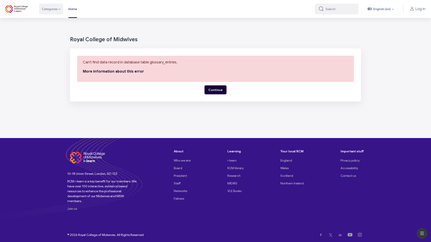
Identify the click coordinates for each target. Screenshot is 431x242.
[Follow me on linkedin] (341, 235)
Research (234, 176)
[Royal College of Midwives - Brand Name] (17, 9)
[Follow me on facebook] (322, 235)
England (286, 160)
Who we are (182, 160)
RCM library (235, 168)
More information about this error (113, 71)
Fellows (179, 199)
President (180, 176)
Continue (215, 90)
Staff (177, 183)
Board (178, 168)
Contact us (348, 176)
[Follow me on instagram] (361, 235)
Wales (284, 168)
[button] (381, 9)
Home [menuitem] (72, 9)
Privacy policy (350, 160)
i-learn (232, 160)
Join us (72, 209)
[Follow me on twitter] (331, 235)
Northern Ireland (292, 183)
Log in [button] (420, 9)
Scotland (286, 176)
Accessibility (349, 168)
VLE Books (234, 191)
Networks (180, 191)
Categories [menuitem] (49, 9)
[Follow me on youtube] (350, 235)
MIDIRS (232, 183)
